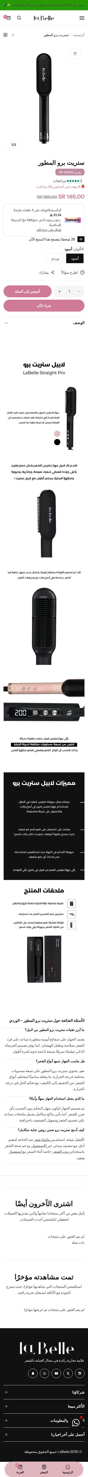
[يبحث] (19, 18)
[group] (44, 98)
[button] (75, 1422)
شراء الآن (44, 305)
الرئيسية (78, 35)
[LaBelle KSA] (44, 18)
